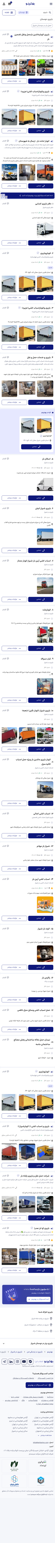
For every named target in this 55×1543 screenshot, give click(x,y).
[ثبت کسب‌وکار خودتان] (9, 4)
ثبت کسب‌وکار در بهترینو (40, 1299)
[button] (27, 59)
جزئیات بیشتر (12, 81)
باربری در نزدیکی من (35, 1351)
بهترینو (50, 1351)
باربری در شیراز (16, 1351)
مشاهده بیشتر (46, 1435)
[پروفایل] (4, 4)
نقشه (7, 12)
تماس (39, 81)
